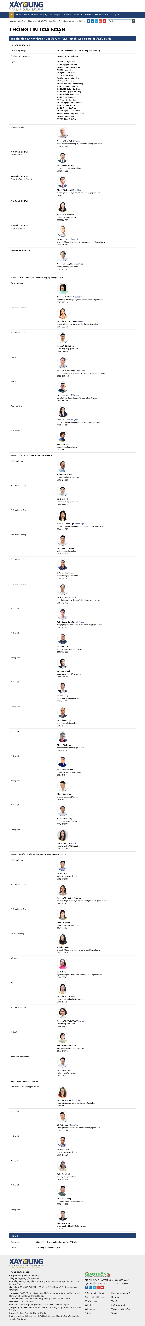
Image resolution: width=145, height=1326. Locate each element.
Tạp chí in (115, 1313)
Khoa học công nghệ (49, 15)
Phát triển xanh (118, 1305)
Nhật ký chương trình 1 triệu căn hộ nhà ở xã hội (71, 21)
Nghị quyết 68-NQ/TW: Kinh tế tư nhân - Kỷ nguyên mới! (26, 21)
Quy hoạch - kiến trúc (71, 15)
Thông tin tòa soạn (19, 1271)
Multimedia (90, 1309)
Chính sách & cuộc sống (25, 15)
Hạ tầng (88, 15)
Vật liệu (114, 15)
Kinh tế (88, 1305)
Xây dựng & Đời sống (120, 1309)
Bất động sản (101, 15)
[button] (121, 15)
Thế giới (88, 1313)
